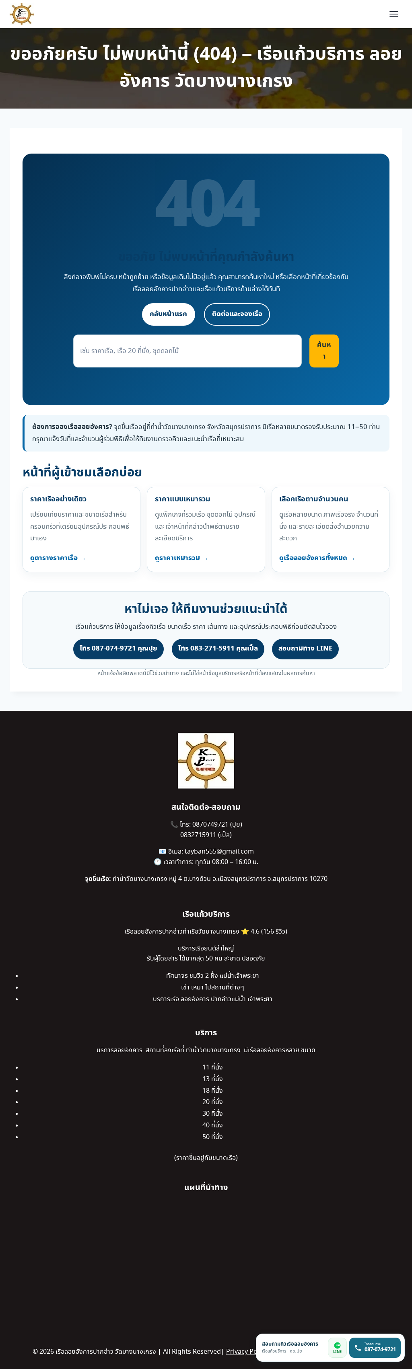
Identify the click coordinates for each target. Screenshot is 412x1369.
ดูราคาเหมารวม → (181, 558)
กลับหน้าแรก (168, 314)
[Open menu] (393, 13)
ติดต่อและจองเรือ (237, 314)
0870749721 (211, 824)
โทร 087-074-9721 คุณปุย (118, 648)
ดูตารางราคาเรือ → (58, 558)
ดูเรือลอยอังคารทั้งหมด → (317, 558)
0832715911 (199, 835)
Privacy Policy (246, 1352)
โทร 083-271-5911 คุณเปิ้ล (218, 648)
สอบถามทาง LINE (305, 648)
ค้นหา (324, 351)
